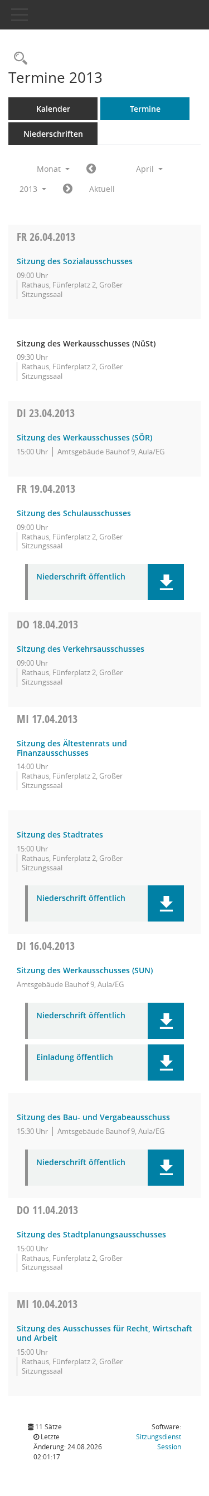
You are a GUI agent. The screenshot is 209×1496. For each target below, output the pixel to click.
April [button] (146, 169)
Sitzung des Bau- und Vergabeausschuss (93, 1117)
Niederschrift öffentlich (80, 577)
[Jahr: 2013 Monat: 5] (68, 189)
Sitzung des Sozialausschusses (75, 261)
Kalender (53, 108)
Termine (145, 108)
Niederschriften (53, 133)
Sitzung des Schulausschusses (74, 513)
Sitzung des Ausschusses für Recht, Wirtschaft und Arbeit (104, 1333)
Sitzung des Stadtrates (60, 834)
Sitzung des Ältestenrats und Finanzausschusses (72, 748)
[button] (166, 582)
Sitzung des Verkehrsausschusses (80, 648)
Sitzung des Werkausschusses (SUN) (85, 970)
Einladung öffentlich (74, 1057)
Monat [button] (50, 169)
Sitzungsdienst (158, 1442)
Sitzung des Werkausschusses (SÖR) (84, 437)
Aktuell (102, 189)
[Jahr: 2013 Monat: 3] (91, 169)
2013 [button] (30, 189)
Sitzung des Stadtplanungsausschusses (91, 1234)
